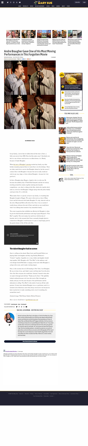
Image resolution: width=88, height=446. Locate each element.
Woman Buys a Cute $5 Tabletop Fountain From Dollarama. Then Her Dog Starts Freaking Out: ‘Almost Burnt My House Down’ (75, 42)
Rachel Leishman (8, 57)
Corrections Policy (74, 393)
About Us (21, 393)
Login (84, 2)
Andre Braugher (14, 304)
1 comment (53, 57)
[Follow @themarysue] (7, 3)
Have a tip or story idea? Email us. (72, 178)
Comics (48, 6)
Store (68, 6)
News (19, 6)
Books (31, 6)
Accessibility (46, 393)
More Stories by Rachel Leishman (30, 341)
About (63, 6)
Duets (19, 304)
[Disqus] (30, 366)
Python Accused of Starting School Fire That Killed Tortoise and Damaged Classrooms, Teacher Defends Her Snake (73, 87)
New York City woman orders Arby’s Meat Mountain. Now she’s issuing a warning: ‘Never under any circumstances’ (74, 168)
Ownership (46, 396)
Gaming (58, 6)
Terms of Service (38, 393)
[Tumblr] (17, 3)
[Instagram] (14, 3)
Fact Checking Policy (37, 396)
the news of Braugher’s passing (22, 164)
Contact (51, 396)
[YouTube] (20, 3)
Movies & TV (25, 6)
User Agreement (53, 393)
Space (53, 6)
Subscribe (77, 2)
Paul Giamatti (23, 304)
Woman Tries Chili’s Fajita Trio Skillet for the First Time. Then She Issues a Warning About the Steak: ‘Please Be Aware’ (59, 41)
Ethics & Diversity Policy (64, 393)
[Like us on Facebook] (10, 3)
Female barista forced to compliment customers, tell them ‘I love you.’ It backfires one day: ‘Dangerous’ (28, 41)
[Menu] (2, 2)
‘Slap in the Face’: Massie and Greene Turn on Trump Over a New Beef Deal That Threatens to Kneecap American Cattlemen (74, 149)
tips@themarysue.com (32, 300)
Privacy (31, 393)
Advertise (27, 393)
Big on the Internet (39, 6)
